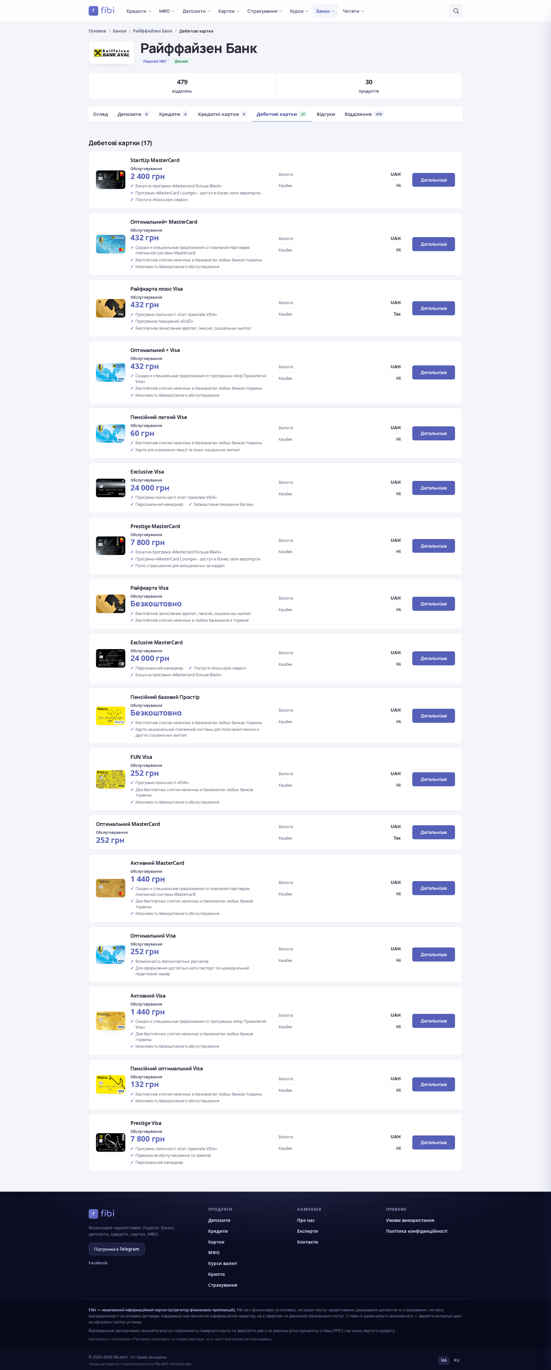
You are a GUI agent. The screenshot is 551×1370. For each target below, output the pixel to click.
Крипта (216, 1274)
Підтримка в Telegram (116, 1249)
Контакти (307, 1242)
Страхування (262, 11)
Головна (97, 31)
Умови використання (410, 1220)
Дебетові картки (281, 114)
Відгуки (326, 114)
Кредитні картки (221, 114)
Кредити (136, 11)
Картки (226, 11)
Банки (323, 11)
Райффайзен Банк (153, 31)
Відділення (363, 114)
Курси (297, 11)
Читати (351, 11)
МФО (164, 11)
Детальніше (434, 180)
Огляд (100, 114)
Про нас (306, 1220)
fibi (103, 10)
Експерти (307, 1231)
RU (456, 1360)
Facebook (98, 1263)
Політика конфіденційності (416, 1231)
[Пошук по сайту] (456, 10)
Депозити (194, 11)
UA (443, 1360)
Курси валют (222, 1263)
